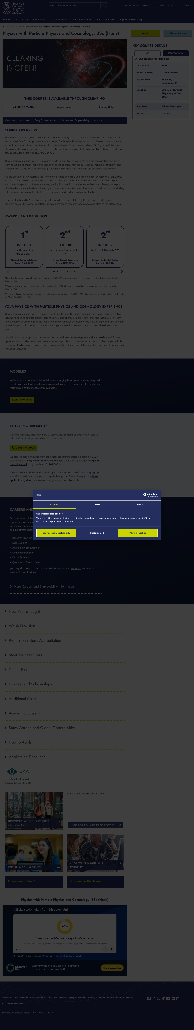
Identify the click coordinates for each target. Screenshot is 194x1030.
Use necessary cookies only (56, 533)
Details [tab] (97, 504)
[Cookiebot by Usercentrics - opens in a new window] (145, 495)
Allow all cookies (138, 533)
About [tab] (139, 504)
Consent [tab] (54, 504)
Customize (95, 533)
